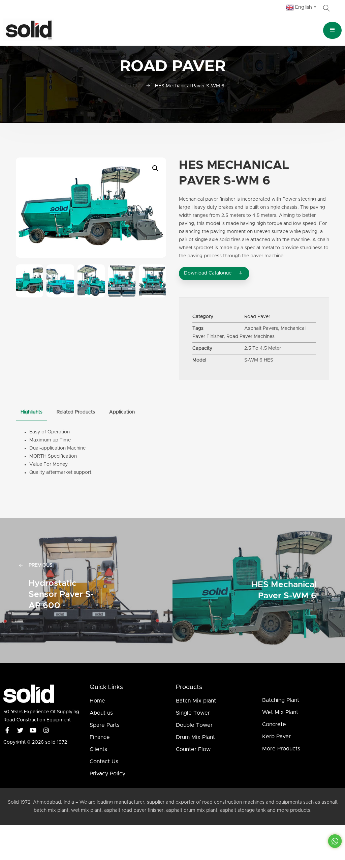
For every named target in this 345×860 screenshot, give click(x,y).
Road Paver (257, 316)
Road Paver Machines (250, 336)
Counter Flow (193, 749)
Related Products (76, 412)
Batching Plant (280, 700)
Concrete (274, 724)
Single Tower (193, 713)
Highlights (31, 412)
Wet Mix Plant (280, 712)
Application (122, 412)
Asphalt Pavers (261, 328)
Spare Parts (105, 725)
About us (101, 713)
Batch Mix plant (196, 701)
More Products (281, 748)
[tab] (31, 412)
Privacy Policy (107, 773)
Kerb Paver (276, 736)
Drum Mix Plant (195, 737)
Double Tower (194, 725)
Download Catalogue (207, 273)
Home (97, 701)
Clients (98, 749)
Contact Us (104, 761)
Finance (100, 737)
